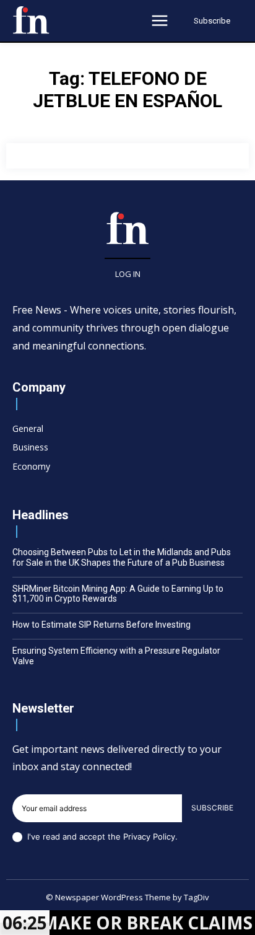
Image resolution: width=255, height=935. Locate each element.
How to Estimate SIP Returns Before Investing (101, 625)
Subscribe (212, 807)
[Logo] (31, 20)
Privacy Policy (149, 836)
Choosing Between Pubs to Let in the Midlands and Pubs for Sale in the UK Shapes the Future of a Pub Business (121, 557)
